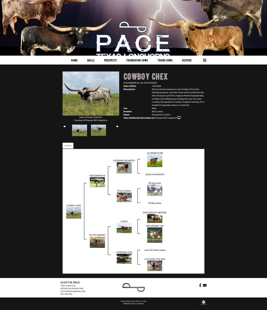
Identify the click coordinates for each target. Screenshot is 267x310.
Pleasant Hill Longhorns (166, 117)
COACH (124, 221)
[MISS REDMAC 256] (154, 234)
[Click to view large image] (91, 93)
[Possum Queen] (124, 197)
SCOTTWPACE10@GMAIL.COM (72, 291)
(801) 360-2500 (66, 294)
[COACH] (124, 227)
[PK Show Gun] (154, 190)
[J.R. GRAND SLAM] (154, 160)
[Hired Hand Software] (204, 304)
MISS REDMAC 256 (154, 225)
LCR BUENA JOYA (124, 252)
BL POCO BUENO (149, 82)
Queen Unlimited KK (154, 174)
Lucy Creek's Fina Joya (154, 258)
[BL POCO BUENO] (97, 242)
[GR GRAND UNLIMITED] (124, 167)
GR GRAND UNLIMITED (124, 160)
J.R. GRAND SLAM (155, 153)
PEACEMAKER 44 (131, 82)
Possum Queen (124, 190)
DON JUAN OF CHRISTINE (154, 212)
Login (144, 301)
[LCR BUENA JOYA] (124, 258)
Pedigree (68, 145)
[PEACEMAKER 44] (97, 182)
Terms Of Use (136, 301)
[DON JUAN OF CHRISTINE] (154, 218)
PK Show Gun (155, 183)
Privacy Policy (125, 301)
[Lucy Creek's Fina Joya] (154, 265)
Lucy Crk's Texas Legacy (155, 250)
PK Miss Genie (154, 203)
